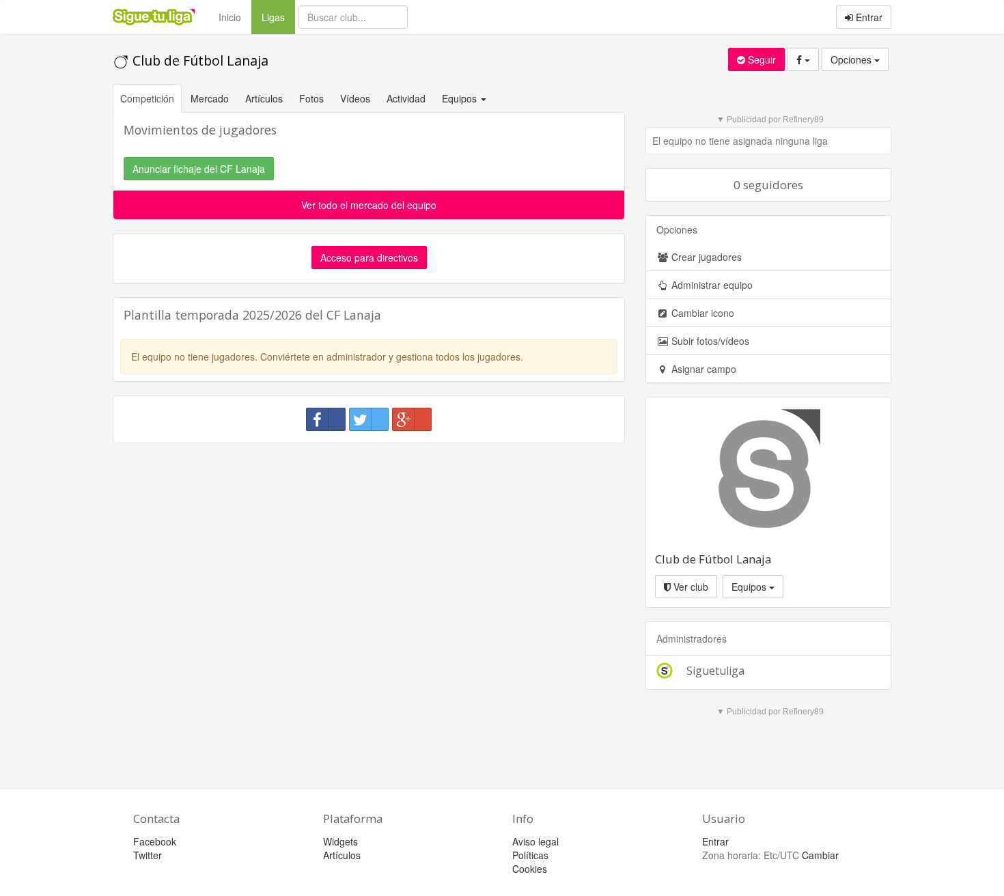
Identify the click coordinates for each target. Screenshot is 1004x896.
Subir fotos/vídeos (709, 341)
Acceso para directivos (369, 257)
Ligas (278, 17)
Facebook (154, 841)
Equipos (750, 586)
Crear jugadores (705, 257)
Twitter (147, 855)
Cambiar (820, 855)
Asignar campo (702, 369)
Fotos (311, 98)
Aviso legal (535, 841)
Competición (147, 98)
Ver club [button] (689, 586)
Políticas (530, 855)
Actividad (406, 98)
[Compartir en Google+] (412, 419)
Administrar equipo (711, 285)
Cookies (529, 869)
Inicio (230, 17)
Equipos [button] (460, 98)
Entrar (867, 17)
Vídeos (355, 98)
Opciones (852, 59)
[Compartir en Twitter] (369, 419)
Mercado (210, 98)
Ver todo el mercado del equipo (368, 205)
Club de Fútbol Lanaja (198, 60)
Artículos (264, 98)
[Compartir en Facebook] (326, 419)
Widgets (340, 841)
